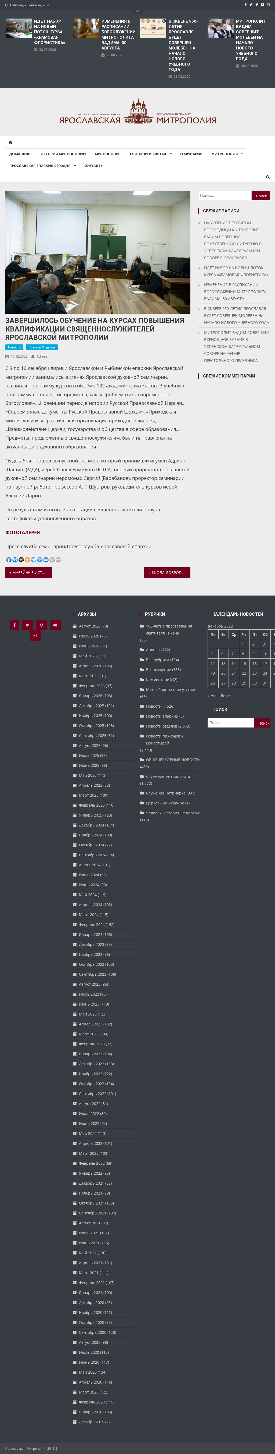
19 (213, 673)
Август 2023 (89, 984)
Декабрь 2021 (91, 1183)
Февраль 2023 (92, 1043)
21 (233, 673)
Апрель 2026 (90, 665)
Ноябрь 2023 (90, 954)
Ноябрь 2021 (90, 1193)
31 (265, 683)
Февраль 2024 (92, 924)
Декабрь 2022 (91, 1063)
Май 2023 (88, 1014)
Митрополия (224, 153)
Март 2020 (89, 1392)
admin (42, 356)
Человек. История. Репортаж (173, 812)
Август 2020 (89, 1342)
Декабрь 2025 (91, 705)
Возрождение (158, 669)
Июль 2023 (89, 994)
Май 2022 (88, 1133)
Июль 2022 (89, 1113)
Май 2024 (88, 894)
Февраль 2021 (92, 1282)
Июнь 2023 (89, 1004)
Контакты (94, 165)
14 (233, 663)
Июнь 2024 (89, 884)
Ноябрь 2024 (90, 835)
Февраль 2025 (92, 805)
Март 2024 (89, 914)
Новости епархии (162, 716)
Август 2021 (89, 1222)
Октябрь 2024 (91, 844)
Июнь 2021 (89, 1242)
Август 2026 (89, 626)
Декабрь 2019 (91, 1421)
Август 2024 (89, 864)
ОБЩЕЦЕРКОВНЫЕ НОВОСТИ (173, 759)
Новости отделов (41, 347)
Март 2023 (89, 1033)
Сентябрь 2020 (92, 1332)
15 (244, 663)
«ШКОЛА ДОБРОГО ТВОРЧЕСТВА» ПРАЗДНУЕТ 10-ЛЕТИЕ (169, 572)
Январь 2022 (90, 1173)
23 (254, 673)
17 (265, 663)
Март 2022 (89, 1153)
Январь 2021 (90, 1292)
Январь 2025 (90, 815)
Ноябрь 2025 (90, 715)
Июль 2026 (89, 636)
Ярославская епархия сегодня (40, 165)
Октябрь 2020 (91, 1322)
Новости (14, 347)
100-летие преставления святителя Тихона (169, 629)
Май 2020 (88, 1372)
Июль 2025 (89, 755)
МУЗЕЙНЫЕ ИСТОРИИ (32, 572)
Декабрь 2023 (91, 944)
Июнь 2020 (89, 1362)
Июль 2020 (89, 1352)
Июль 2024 (89, 874)
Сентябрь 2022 (92, 1093)
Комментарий (159, 679)
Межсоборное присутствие (171, 689)
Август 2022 (89, 1103)
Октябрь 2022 (91, 1083)
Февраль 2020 (92, 1402)
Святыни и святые (148, 153)
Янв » (226, 695)
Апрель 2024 (90, 904)
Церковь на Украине (165, 803)
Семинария (191, 153)
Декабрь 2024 (91, 825)
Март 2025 (89, 795)
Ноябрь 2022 (90, 1073)
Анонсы (153, 649)
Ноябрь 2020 (90, 1312)
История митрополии (63, 153)
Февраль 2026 (92, 685)
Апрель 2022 (90, 1143)
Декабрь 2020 (91, 1302)
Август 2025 (89, 745)
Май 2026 (88, 655)
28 (233, 683)
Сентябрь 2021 (92, 1213)
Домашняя (20, 153)
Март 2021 (89, 1272)
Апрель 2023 (90, 1024)
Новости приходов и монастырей (165, 739)
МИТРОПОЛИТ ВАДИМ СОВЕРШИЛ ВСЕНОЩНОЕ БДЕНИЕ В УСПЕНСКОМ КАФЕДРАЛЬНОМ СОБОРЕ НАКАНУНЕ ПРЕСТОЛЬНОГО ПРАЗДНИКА (236, 346)
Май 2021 (88, 1252)
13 (223, 663)
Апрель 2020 (90, 1382)
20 (223, 673)
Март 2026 (89, 675)
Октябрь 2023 (91, 964)
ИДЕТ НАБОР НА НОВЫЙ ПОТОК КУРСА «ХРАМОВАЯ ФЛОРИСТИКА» (49, 32)
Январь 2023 (90, 1053)
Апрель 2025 (90, 785)
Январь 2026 (90, 695)
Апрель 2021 (90, 1262)
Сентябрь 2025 (92, 735)
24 (265, 673)
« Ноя (213, 695)
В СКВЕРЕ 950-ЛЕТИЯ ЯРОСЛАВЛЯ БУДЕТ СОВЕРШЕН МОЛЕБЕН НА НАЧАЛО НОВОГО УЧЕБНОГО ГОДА (183, 45)
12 (213, 663)
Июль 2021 (89, 1232)
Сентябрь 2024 (92, 854)
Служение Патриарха (166, 793)
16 (254, 663)
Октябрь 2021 (91, 1203)
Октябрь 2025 (91, 725)
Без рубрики (157, 659)
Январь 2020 (90, 1411)
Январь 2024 (90, 934)
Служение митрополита (168, 776)
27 (223, 683)
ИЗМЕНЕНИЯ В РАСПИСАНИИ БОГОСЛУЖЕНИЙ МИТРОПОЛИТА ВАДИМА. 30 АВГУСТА (118, 35)
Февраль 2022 (92, 1163)
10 (265, 653)
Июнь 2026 (89, 645)
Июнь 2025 (89, 765)
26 (213, 683)
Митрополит (108, 153)
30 (254, 683)
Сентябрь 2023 (92, 974)
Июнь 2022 (89, 1123)
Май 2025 (88, 775)
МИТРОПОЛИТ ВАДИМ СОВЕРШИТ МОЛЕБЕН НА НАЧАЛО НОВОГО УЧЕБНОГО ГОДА (251, 40)
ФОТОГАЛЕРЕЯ (22, 532)
